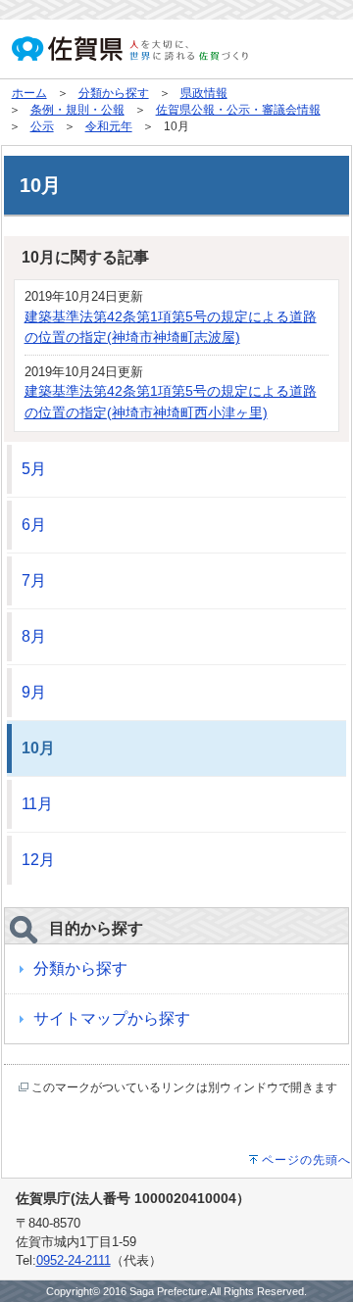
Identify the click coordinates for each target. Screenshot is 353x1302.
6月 (34, 524)
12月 (38, 859)
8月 (34, 636)
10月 (38, 748)
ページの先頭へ (306, 1160)
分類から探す (113, 93)
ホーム (29, 93)
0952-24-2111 (73, 1260)
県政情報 (203, 93)
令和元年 (108, 126)
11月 (37, 804)
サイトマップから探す (111, 1018)
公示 (42, 126)
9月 (34, 692)
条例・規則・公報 (77, 110)
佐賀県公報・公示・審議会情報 (238, 110)
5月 (34, 468)
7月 (34, 580)
